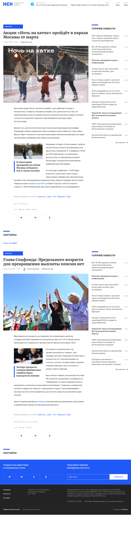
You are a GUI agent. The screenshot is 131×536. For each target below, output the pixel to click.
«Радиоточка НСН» (37, 183)
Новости (41, 196)
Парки (28, 209)
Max (69, 196)
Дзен (49, 196)
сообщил (41, 401)
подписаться (118, 477)
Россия (28, 428)
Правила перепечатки (11, 509)
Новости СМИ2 (10, 243)
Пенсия (21, 428)
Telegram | (62, 196)
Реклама (6, 498)
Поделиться (24, 42)
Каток (34, 209)
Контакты (7, 494)
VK (54, 196)
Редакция (6, 490)
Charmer (124, 509)
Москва (21, 209)
